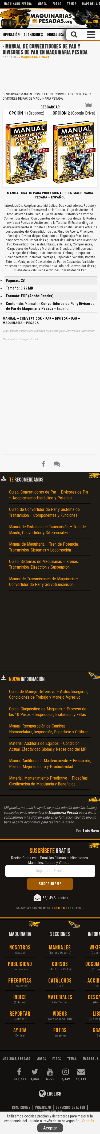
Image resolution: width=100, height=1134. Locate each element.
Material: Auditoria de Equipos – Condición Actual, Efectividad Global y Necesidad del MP (48, 746)
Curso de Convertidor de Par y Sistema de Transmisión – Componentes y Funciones (44, 512)
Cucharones (33, 34)
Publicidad (20, 964)
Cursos (60, 964)
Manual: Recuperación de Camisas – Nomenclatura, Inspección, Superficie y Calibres (49, 729)
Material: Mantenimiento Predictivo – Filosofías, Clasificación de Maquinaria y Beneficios (49, 781)
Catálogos (60, 980)
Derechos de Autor (70, 1107)
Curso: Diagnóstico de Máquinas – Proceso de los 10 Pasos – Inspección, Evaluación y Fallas (47, 711)
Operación (11, 34)
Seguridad (60, 908)
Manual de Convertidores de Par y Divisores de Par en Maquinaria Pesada (45, 49)
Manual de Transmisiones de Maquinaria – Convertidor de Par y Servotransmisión (43, 581)
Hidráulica (55, 34)
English (53, 1094)
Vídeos (60, 1014)
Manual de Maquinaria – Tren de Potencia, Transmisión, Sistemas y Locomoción (44, 547)
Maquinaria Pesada (35, 57)
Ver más (88, 1121)
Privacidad (43, 1107)
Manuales (60, 947)
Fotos (60, 1030)
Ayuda (20, 1030)
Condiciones (21, 1107)
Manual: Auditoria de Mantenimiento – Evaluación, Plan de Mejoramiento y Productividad (50, 763)
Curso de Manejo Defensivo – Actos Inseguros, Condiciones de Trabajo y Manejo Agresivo (48, 694)
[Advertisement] (50, 75)
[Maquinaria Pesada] (50, 18)
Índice (20, 997)
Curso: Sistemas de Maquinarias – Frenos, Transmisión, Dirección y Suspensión (44, 564)
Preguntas (20, 980)
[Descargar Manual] (26, 151)
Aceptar (50, 1128)
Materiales (60, 997)
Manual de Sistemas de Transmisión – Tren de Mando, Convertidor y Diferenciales (47, 529)
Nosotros (20, 947)
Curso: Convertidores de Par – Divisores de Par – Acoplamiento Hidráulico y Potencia (49, 495)
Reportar (20, 1014)
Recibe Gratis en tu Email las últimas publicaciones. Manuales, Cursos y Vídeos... (50, 860)
